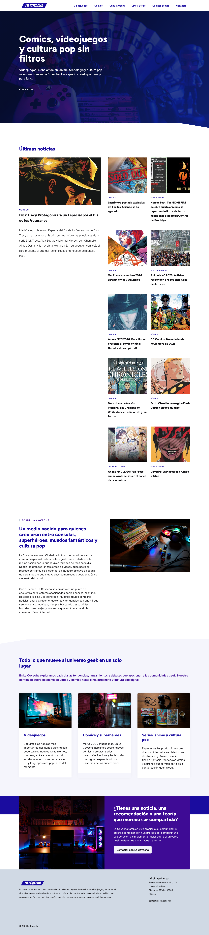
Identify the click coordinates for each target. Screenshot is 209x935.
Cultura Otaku (117, 5)
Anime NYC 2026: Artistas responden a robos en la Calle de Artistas (169, 280)
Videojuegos (81, 5)
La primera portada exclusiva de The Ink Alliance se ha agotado (126, 207)
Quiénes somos (160, 5)
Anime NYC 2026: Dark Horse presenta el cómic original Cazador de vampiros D (126, 344)
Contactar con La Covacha (132, 849)
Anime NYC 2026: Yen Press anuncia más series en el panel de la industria (127, 476)
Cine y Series (139, 5)
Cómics (98, 5)
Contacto (181, 5)
